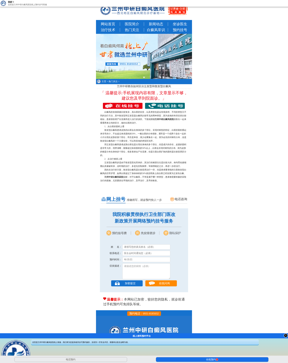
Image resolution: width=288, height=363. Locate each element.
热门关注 (132, 30)
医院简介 (132, 24)
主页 (104, 81)
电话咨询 (181, 199)
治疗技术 (108, 30)
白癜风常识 (156, 30)
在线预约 (212, 359)
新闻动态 (156, 24)
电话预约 (70, 359)
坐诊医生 (180, 24)
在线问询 (164, 283)
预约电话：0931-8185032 (144, 313)
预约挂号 (180, 30)
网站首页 (108, 24)
